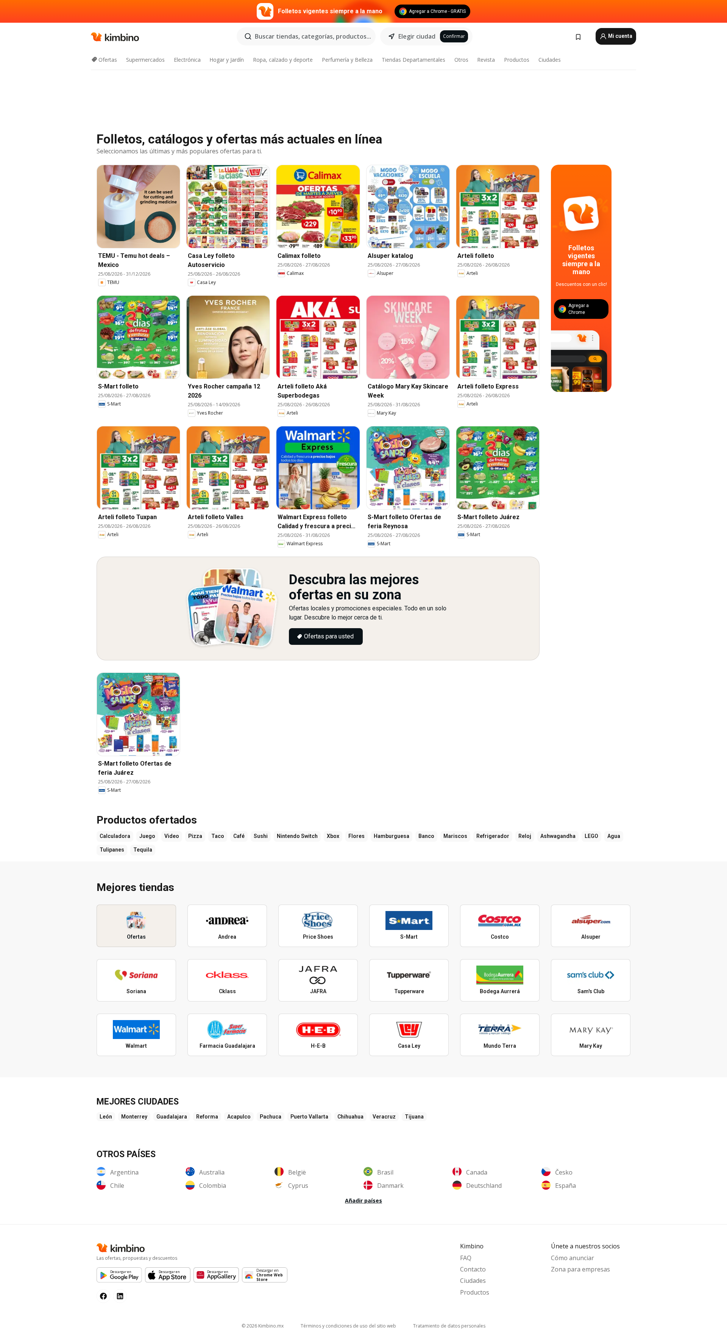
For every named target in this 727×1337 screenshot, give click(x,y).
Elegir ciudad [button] (416, 36)
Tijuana (414, 1117)
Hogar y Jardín (226, 59)
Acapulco (239, 1117)
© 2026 (263, 1326)
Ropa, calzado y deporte (283, 59)
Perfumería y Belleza (347, 59)
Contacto (473, 1269)
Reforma (207, 1117)
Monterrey (134, 1117)
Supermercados (145, 59)
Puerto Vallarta (309, 1117)
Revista (486, 59)
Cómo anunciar (572, 1258)
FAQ (465, 1258)
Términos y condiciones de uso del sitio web (348, 1326)
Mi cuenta (619, 36)
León (106, 1117)
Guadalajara (171, 1117)
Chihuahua (350, 1117)
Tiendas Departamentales (413, 59)
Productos (516, 59)
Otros (461, 59)
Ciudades (549, 59)
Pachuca (270, 1117)
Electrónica (187, 59)
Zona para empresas (580, 1269)
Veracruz (384, 1117)
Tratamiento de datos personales (449, 1326)
